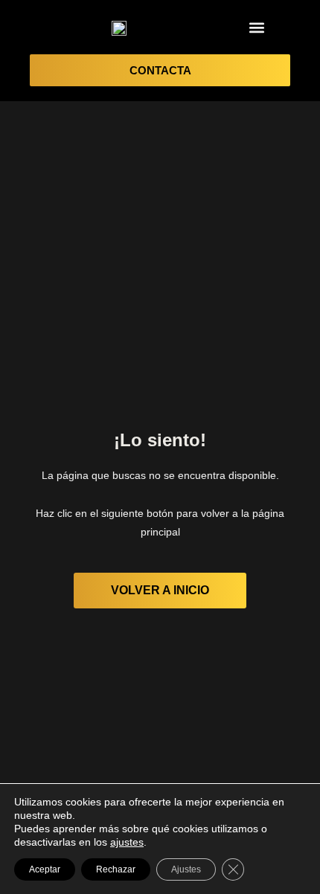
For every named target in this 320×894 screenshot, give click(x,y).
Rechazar (115, 869)
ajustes (127, 842)
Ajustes (186, 869)
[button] (256, 27)
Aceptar (44, 869)
